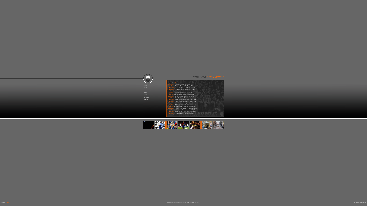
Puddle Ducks (171, 84)
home (145, 85)
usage (145, 94)
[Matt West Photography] (183, 79)
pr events (146, 97)
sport (145, 92)
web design (356, 202)
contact (146, 90)
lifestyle (146, 99)
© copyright (3, 202)
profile (145, 87)
